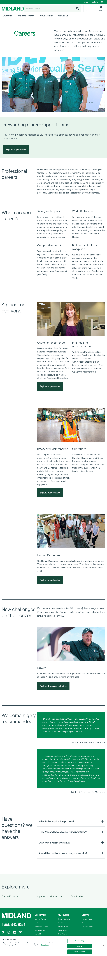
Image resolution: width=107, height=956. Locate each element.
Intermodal (38, 934)
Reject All (79, 946)
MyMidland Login (63, 926)
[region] (53, 946)
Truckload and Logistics (41, 926)
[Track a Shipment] (78, 9)
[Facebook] (3, 932)
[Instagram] (9, 932)
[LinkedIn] (14, 932)
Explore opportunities (16, 149)
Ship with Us (63, 15)
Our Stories (77, 896)
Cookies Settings (80, 941)
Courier (37, 923)
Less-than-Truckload (40, 919)
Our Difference (62, 923)
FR (102, 2)
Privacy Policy (45, 945)
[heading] (71, 821)
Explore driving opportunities (53, 686)
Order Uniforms (62, 934)
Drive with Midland (46, 15)
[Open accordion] (102, 821)
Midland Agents (62, 930)
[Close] (103, 946)
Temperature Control (40, 930)
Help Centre (94, 2)
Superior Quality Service (49, 896)
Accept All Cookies (79, 951)
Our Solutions (7, 15)
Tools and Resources (25, 15)
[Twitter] (20, 932)
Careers (85, 2)
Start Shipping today (87, 926)
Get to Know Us (10, 896)
